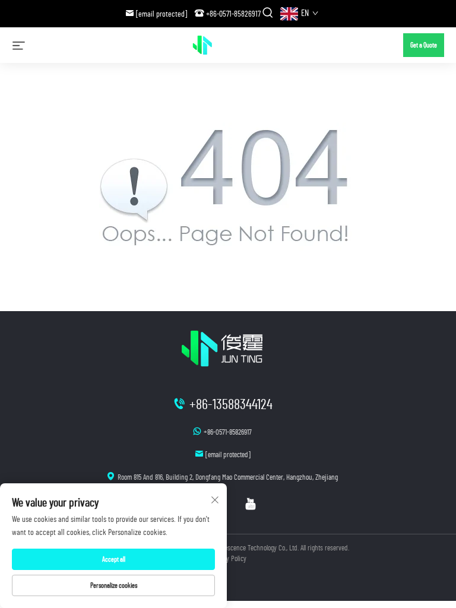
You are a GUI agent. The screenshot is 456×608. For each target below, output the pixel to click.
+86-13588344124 (231, 405)
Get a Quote (423, 45)
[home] (214, 44)
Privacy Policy (228, 559)
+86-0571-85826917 (233, 14)
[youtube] (250, 504)
